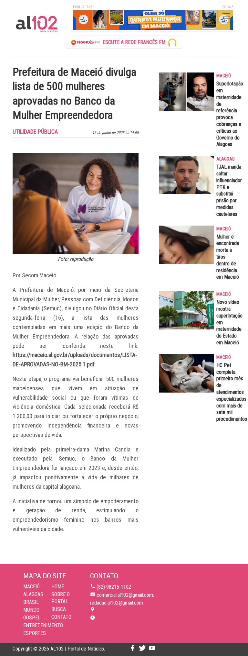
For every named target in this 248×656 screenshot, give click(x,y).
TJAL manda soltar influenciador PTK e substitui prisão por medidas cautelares (229, 190)
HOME (57, 587)
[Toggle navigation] (226, 16)
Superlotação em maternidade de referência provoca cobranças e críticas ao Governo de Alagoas (229, 114)
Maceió (31, 587)
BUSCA (58, 609)
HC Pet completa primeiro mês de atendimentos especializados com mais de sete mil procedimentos (231, 392)
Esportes (34, 633)
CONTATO (61, 617)
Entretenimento (43, 625)
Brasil (31, 602)
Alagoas (33, 594)
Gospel (31, 618)
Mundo (31, 610)
